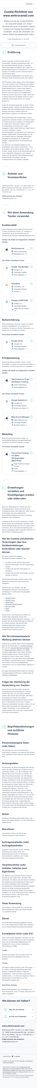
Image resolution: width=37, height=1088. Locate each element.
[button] (30, 4)
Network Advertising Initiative (20, 648)
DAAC (28, 650)
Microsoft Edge (10, 606)
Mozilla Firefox (10, 600)
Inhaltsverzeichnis (20, 45)
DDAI (10, 652)
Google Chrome (10, 598)
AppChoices (13, 675)
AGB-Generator (6, 1070)
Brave (7, 608)
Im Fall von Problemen (17, 1016)
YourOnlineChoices (27, 646)
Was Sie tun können (16, 1009)
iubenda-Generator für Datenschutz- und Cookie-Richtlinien (16, 1067)
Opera (7, 610)
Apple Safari (9, 602)
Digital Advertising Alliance (13, 650)
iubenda (13, 1070)
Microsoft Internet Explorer (14, 604)
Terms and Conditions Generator (22, 1077)
